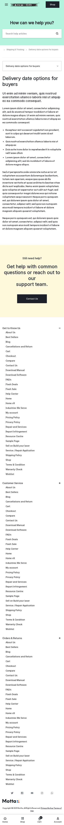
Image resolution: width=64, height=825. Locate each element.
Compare (10, 360)
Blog (8, 342)
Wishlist (10, 474)
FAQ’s (8, 379)
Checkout (11, 356)
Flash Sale (11, 389)
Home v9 (10, 403)
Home (9, 398)
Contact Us (11, 365)
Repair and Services (16, 427)
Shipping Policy (14, 455)
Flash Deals (12, 384)
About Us (10, 332)
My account (12, 412)
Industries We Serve (16, 408)
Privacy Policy (13, 422)
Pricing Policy (13, 417)
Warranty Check (14, 469)
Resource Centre (14, 436)
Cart (8, 351)
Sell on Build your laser (18, 445)
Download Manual (15, 370)
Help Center (12, 393)
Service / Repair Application (20, 450)
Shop (52, 4)
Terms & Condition (15, 464)
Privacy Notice (47, 808)
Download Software (16, 375)
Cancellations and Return (19, 346)
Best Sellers (12, 337)
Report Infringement (16, 431)
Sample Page (12, 441)
